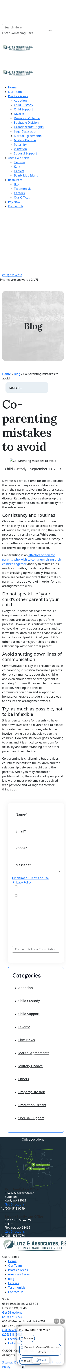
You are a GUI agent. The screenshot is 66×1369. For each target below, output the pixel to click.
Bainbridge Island (26, 175)
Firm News (26, 1040)
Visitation (20, 149)
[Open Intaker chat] (23, 1367)
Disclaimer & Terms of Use (30, 878)
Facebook (14, 1339)
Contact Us (15, 206)
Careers (19, 193)
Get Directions (15, 1204)
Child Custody (23, 105)
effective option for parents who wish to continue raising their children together (31, 559)
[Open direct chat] (56, 1321)
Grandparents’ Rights (29, 127)
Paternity (20, 145)
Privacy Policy (22, 882)
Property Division (31, 1092)
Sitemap (8, 1362)
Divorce (19, 114)
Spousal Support (25, 153)
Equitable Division (26, 123)
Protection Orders (32, 1105)
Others (23, 1079)
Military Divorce (25, 140)
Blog (17, 184)
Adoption (20, 101)
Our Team (15, 92)
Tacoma (19, 162)
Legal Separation (25, 131)
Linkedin (14, 1343)
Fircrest (19, 171)
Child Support (23, 109)
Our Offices (22, 197)
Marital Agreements (28, 136)
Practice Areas (18, 96)
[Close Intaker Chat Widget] (62, 1321)
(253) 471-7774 (12, 275)
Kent (17, 167)
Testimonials (22, 189)
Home (12, 87)
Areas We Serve (19, 158)
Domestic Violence (27, 118)
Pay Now (14, 202)
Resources (15, 180)
